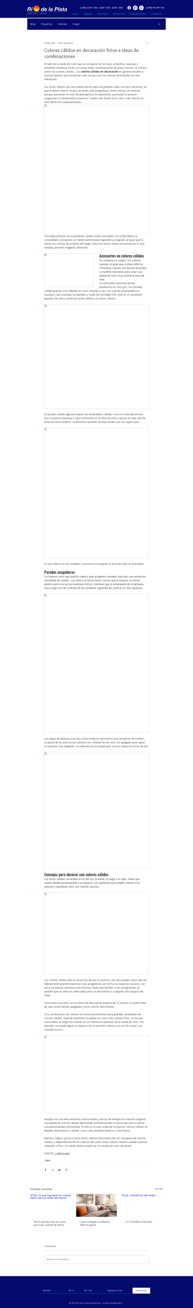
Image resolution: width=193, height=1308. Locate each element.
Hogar (76, 24)
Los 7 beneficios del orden (138, 1221)
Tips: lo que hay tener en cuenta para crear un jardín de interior (50, 1223)
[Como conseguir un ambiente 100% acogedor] (96, 1205)
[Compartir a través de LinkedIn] (59, 1169)
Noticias (62, 24)
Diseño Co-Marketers (112, 1303)
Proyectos (46, 24)
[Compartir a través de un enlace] (66, 1169)
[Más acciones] (147, 43)
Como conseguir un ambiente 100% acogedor (95, 1223)
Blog (32, 24)
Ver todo (159, 1188)
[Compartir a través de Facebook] (45, 1169)
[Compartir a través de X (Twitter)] (52, 1169)
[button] (159, 24)
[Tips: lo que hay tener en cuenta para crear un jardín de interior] (50, 1205)
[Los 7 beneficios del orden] (142, 1205)
